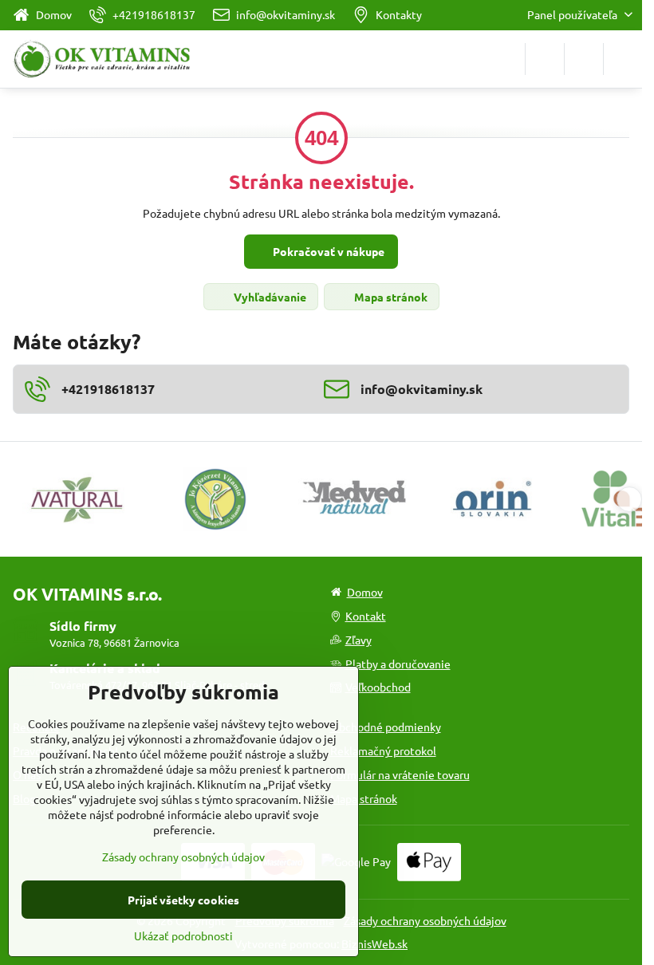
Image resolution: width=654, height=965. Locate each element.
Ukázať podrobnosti (183, 935)
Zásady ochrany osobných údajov (425, 920)
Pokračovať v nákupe (327, 251)
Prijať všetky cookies (183, 899)
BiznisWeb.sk (374, 943)
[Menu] (623, 59)
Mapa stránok (389, 297)
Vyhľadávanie (268, 297)
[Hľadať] (545, 59)
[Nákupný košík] (584, 59)
